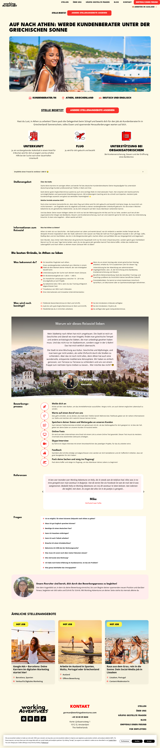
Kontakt (127, 2)
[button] (43, 492)
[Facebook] (23, 718)
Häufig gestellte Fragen (98, 2)
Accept (149, 741)
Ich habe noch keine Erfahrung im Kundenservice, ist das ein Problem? (71, 563)
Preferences (125, 741)
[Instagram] (37, 718)
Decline (137, 741)
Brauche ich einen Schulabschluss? (58, 543)
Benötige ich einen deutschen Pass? (58, 528)
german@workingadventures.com (80, 712)
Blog (116, 2)
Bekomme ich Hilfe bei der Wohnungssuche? (62, 548)
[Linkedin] (30, 718)
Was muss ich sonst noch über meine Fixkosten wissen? (66, 553)
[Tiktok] (43, 718)
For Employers (137, 729)
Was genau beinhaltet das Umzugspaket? (60, 568)
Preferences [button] (44, 742)
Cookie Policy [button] (112, 740)
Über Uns (77, 2)
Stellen (65, 2)
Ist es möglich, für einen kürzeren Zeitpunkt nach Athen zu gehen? (70, 518)
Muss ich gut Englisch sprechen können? (60, 523)
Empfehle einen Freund (147, 2)
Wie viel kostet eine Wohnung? (56, 558)
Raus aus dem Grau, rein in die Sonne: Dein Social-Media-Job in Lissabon (124, 669)
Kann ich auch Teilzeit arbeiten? (57, 538)
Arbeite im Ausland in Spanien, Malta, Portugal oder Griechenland (79, 668)
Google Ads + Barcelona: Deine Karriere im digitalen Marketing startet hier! (31, 669)
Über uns (141, 711)
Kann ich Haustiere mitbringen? (57, 533)
